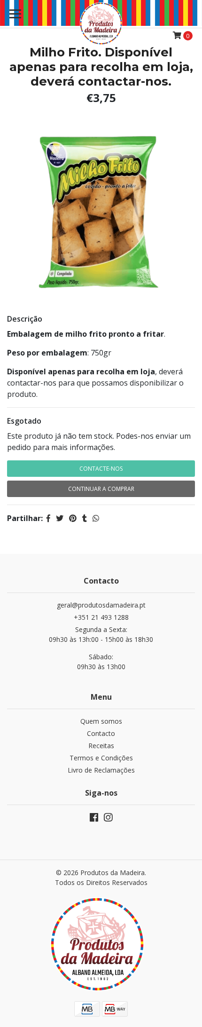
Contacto (101, 733)
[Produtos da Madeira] (101, 23)
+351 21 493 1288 (101, 617)
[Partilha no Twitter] (59, 518)
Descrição (24, 319)
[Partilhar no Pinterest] (73, 518)
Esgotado (24, 421)
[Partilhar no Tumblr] (84, 518)
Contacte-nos (101, 469)
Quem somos (101, 721)
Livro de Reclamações (101, 770)
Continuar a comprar (101, 489)
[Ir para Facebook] (94, 819)
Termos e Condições (101, 757)
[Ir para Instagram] (108, 819)
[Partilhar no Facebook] (48, 518)
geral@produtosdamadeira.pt (101, 604)
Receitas (101, 745)
